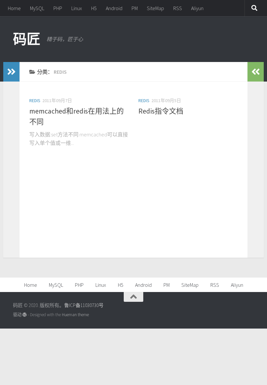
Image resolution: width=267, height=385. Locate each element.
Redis (34, 100)
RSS (177, 8)
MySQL (37, 8)
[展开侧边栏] (11, 72)
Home (14, 8)
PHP (57, 8)
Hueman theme (75, 314)
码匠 (26, 39)
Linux (76, 8)
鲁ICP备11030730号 (84, 305)
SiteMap (155, 8)
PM (135, 8)
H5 (94, 8)
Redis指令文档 (160, 111)
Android (114, 8)
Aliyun (197, 8)
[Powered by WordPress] (24, 315)
